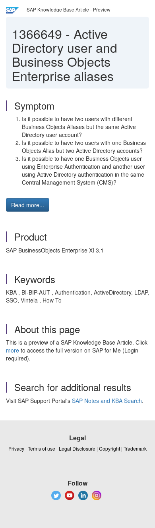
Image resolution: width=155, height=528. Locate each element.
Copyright (109, 448)
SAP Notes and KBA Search (107, 401)
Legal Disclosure (77, 448)
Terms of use (41, 448)
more (12, 350)
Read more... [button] (27, 205)
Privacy (16, 448)
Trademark (135, 448)
